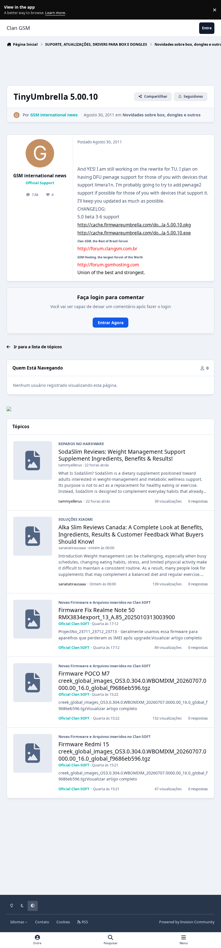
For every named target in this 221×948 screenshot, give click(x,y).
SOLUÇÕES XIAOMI (75, 519)
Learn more (11, 10)
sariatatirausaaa (72, 547)
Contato (42, 922)
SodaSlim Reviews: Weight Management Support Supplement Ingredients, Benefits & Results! (121, 455)
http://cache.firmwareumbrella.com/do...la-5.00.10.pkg (134, 225)
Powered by (186, 922)
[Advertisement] (111, 65)
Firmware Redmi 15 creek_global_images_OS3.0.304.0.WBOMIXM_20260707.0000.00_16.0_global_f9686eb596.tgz (132, 751)
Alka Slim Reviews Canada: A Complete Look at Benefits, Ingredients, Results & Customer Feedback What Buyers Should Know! (130, 534)
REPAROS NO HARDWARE (81, 443)
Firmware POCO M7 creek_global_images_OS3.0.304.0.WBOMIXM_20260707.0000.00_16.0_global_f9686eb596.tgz (132, 681)
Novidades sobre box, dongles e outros (162, 115)
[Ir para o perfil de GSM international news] (17, 115)
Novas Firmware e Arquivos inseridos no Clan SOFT (104, 602)
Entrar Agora (110, 322)
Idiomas (17, 922)
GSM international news (39, 176)
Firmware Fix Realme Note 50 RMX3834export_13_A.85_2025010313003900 (116, 613)
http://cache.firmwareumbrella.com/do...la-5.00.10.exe (134, 233)
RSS (84, 922)
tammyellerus (70, 465)
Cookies (63, 922)
